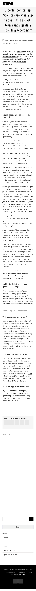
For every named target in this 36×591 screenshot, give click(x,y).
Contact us (23, 296)
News (5, 546)
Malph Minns (15, 153)
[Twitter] (11, 422)
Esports (6, 538)
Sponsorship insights (10, 555)
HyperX (21, 376)
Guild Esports (7, 398)
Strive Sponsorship (15, 158)
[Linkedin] (6, 422)
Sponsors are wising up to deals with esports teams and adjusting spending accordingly (18, 54)
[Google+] (22, 422)
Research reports (9, 550)
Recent (18, 527)
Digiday (7, 59)
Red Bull (20, 381)
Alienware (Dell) (12, 376)
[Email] (27, 422)
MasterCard (7, 381)
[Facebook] (17, 422)
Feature (6, 542)
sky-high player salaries (13, 226)
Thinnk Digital (22, 574)
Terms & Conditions (22, 572)
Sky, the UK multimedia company (15, 391)
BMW (14, 381)
